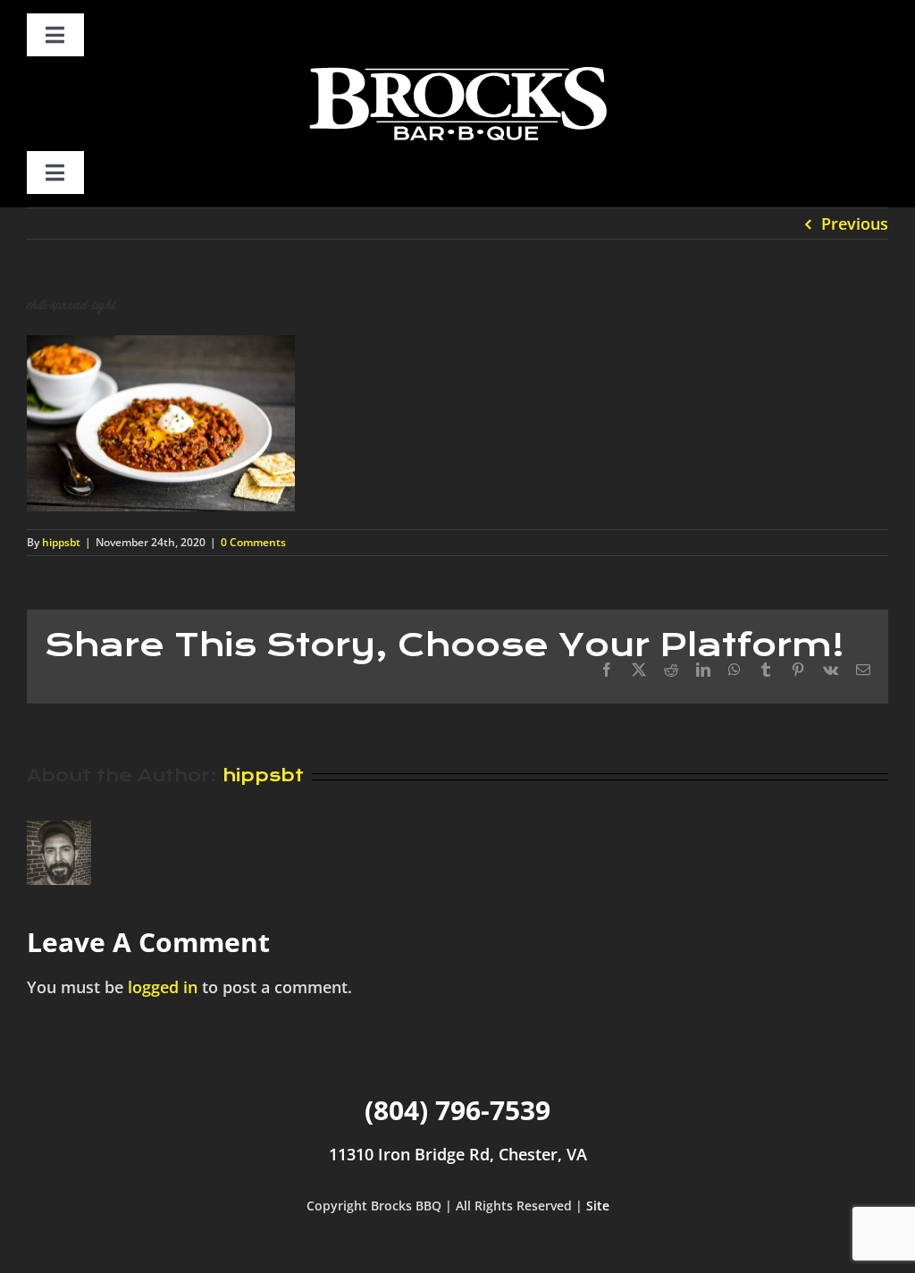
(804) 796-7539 (457, 1110)
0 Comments (253, 542)
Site (597, 1205)
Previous (854, 223)
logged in (162, 987)
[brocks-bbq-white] (457, 64)
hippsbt (61, 542)
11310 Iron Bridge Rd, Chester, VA (458, 1154)
